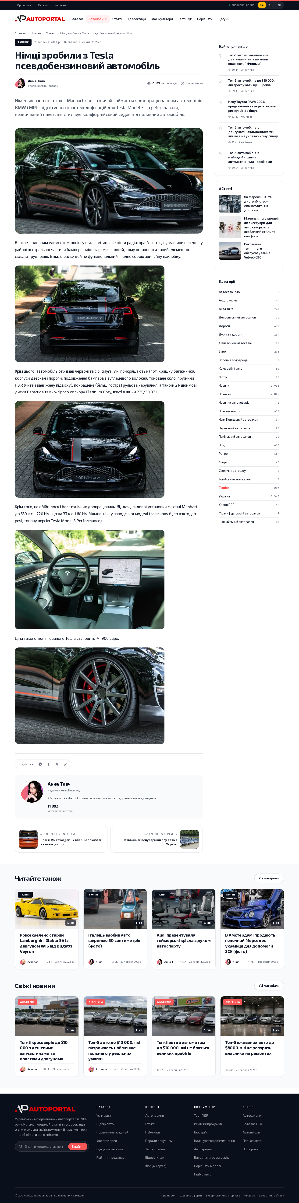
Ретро (249, 453)
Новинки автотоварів (249, 402)
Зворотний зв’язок (271, 1195)
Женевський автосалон (249, 343)
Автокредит (203, 1149)
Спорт (249, 462)
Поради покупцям (159, 1141)
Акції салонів (249, 300)
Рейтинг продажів (110, 1157)
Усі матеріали (269, 878)
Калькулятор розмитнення (214, 1141)
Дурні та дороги (249, 334)
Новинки (249, 394)
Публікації (152, 1132)
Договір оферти (191, 1195)
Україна (249, 496)
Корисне (60, 5)
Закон (249, 351)
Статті (117, 19)
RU (270, 5)
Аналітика (249, 309)
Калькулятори (162, 19)
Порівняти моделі (207, 1166)
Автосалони (252, 1115)
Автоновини (98, 19)
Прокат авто (252, 1141)
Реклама (249, 1195)
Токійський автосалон (249, 479)
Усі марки (103, 1115)
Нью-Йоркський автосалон (249, 419)
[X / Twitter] (57, 764)
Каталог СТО (252, 1124)
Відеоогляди (136, 19)
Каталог (43, 5)
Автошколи (251, 1132)
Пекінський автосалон (249, 436)
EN (279, 5)
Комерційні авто (249, 368)
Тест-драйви (155, 1149)
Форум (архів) (156, 1166)
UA (262, 5)
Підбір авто (105, 1124)
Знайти (78, 1146)
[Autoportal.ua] (40, 18)
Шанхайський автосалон (249, 522)
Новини (249, 385)
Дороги (249, 326)
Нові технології (249, 411)
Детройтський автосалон (249, 317)
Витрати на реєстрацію (212, 1157)
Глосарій (200, 1132)
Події (249, 445)
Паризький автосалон (249, 428)
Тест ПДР (185, 19)
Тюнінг (23, 42)
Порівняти (205, 19)
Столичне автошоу (249, 470)
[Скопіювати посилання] (65, 764)
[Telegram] (40, 764)
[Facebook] (48, 764)
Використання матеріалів (223, 1195)
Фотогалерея (106, 1141)
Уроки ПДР (249, 505)
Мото (249, 377)
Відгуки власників (110, 1149)
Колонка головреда (249, 360)
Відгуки (223, 19)
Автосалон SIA (249, 292)
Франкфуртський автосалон (249, 513)
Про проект (24, 5)
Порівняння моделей (112, 1132)
